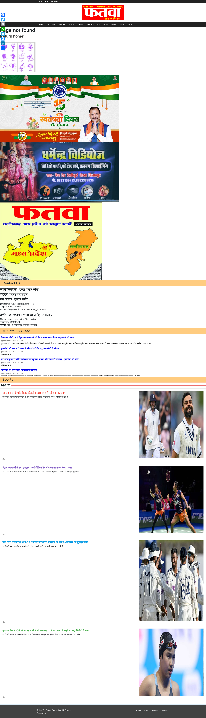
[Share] (2, 48)
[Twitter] (2, 19)
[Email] (2, 24)
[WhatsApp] (2, 29)
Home (41, 24)
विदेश (53, 24)
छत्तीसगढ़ (80, 24)
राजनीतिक (62, 24)
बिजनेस (105, 24)
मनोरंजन (113, 24)
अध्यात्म (122, 24)
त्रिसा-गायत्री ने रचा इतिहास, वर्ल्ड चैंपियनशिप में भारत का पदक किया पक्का (37, 467)
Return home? (12, 36)
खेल (98, 24)
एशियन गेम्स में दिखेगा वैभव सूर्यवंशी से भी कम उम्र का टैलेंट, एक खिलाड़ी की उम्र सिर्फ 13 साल (46, 630)
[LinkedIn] (2, 43)
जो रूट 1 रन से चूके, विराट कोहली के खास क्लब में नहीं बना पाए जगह (34, 392)
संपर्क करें (164, 711)
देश (48, 24)
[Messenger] (2, 38)
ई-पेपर (130, 24)
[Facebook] (2, 14)
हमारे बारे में (155, 711)
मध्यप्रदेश (71, 24)
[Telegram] (2, 33)
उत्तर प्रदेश (90, 24)
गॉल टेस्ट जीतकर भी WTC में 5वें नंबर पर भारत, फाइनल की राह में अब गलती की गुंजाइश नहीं (45, 542)
